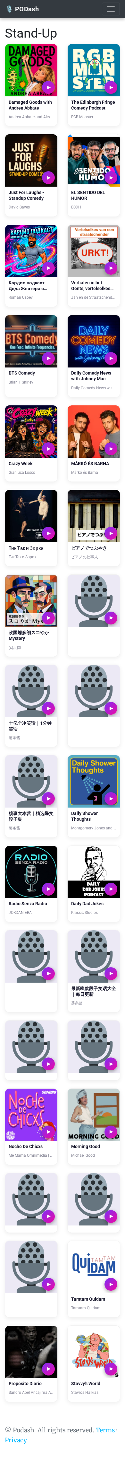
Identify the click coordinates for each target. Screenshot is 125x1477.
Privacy (16, 1440)
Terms (105, 1430)
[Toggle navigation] (111, 9)
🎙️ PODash (22, 9)
